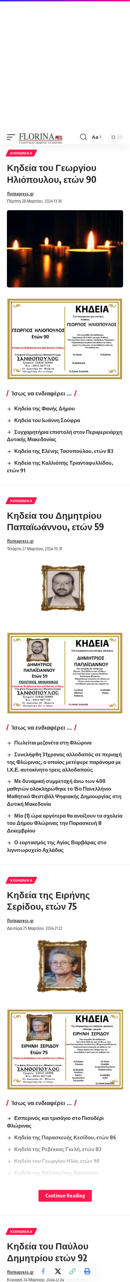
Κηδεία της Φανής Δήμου (44, 408)
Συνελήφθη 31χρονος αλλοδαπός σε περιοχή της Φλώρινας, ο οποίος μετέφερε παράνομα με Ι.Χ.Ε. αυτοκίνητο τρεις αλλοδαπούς (64, 762)
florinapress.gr (20, 193)
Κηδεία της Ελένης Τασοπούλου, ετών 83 (63, 451)
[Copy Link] (72, 1271)
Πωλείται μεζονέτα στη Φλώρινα (53, 742)
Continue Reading (65, 1196)
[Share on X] (58, 1271)
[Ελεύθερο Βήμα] (41, 137)
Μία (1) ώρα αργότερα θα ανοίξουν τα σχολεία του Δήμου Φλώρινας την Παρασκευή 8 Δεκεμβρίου (64, 823)
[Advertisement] (65, 65)
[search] (83, 137)
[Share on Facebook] (43, 1271)
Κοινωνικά (21, 153)
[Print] (87, 1271)
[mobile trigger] (13, 137)
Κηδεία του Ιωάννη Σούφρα (47, 420)
